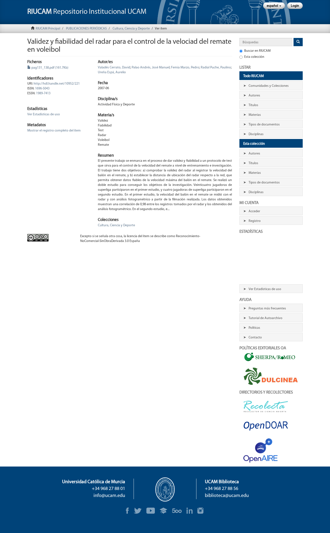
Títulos (253, 105)
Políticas (254, 328)
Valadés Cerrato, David (114, 67)
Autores (254, 95)
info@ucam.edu (109, 495)
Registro (255, 221)
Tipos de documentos (264, 124)
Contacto (255, 337)
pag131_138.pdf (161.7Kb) (49, 68)
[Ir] (298, 42)
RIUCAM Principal (48, 28)
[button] (274, 5)
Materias (255, 115)
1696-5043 (42, 88)
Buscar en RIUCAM (257, 51)
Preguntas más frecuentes (267, 308)
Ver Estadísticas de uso (43, 114)
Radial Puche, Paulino (216, 67)
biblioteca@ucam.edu (227, 495)
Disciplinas (256, 134)
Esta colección (254, 57)
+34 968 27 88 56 (221, 488)
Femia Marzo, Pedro (185, 67)
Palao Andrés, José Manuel (151, 67)
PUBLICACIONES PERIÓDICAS (86, 28)
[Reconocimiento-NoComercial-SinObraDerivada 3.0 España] (50, 237)
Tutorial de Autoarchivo (265, 318)
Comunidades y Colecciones (269, 86)
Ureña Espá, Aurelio (112, 72)
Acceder (254, 211)
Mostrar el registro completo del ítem (54, 130)
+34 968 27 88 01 (108, 488)
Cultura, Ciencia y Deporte (131, 28)
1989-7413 (43, 93)
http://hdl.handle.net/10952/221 (57, 84)
